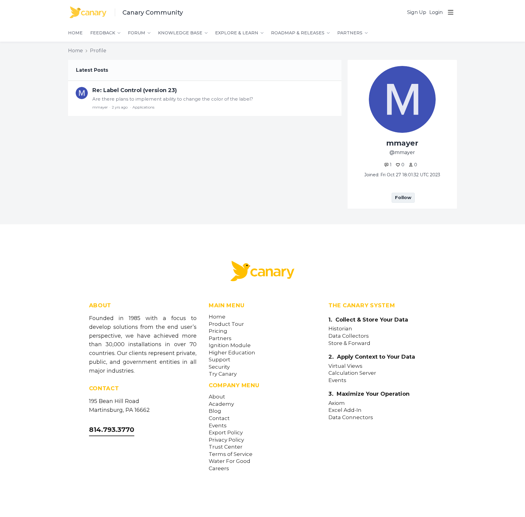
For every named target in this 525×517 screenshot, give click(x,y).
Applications (143, 107)
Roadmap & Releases (297, 33)
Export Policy (226, 433)
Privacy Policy (226, 440)
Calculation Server (352, 373)
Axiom (336, 403)
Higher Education (232, 353)
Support (219, 360)
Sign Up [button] (416, 12)
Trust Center (225, 447)
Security (219, 367)
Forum (136, 33)
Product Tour (226, 324)
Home (75, 33)
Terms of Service (230, 454)
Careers (219, 468)
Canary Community (152, 12)
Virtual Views (345, 366)
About (217, 397)
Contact (219, 418)
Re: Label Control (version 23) (134, 90)
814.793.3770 (111, 430)
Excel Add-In (345, 410)
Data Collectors (348, 336)
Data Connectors (350, 417)
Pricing (218, 331)
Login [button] (436, 12)
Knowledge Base (180, 33)
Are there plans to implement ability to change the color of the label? (172, 99)
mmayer (100, 107)
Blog (215, 411)
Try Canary (223, 374)
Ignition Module (230, 345)
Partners (349, 33)
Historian (340, 329)
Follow (403, 197)
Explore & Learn (236, 33)
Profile (98, 50)
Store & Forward (349, 343)
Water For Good (229, 461)
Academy (221, 404)
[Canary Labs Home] (262, 272)
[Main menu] (450, 12)
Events (218, 426)
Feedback (102, 33)
